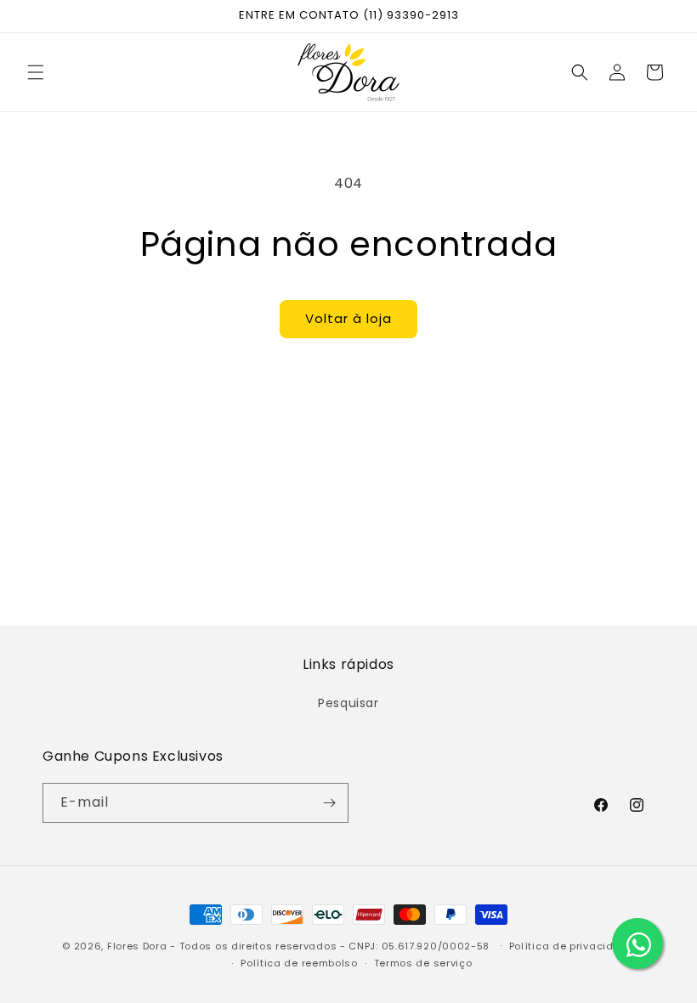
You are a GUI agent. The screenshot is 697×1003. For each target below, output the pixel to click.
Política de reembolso (299, 963)
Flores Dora (137, 946)
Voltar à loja (348, 318)
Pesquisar (348, 702)
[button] (35, 72)
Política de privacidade (572, 946)
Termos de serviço (423, 963)
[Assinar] (329, 803)
